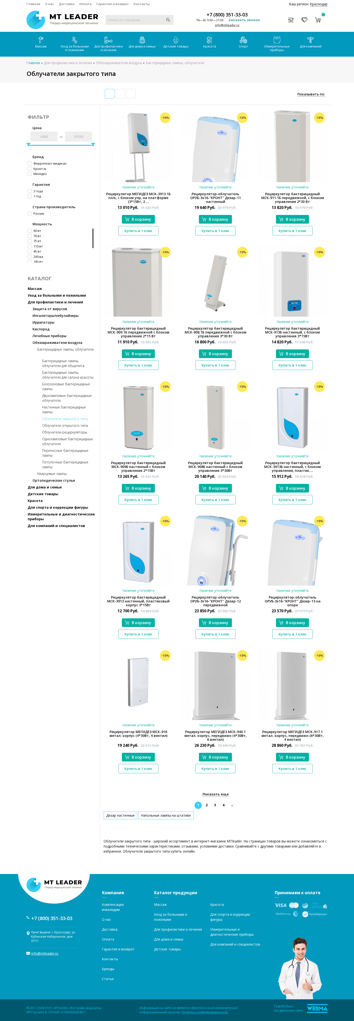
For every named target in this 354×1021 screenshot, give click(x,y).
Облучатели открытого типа (65, 425)
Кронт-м (39, 169)
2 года (38, 191)
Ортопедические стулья (54, 480)
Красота (209, 46)
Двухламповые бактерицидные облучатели (67, 398)
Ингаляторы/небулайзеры (56, 315)
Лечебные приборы (49, 336)
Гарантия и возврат (112, 4)
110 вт (38, 246)
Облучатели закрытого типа (65, 418)
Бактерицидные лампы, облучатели (175, 62)
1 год (37, 196)
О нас (49, 4)
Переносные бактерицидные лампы (65, 453)
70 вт (37, 236)
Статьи (108, 978)
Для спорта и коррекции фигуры (58, 507)
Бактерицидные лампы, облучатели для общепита (63, 363)
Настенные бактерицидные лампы (64, 409)
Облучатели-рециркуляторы (64, 432)
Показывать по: (311, 94)
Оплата (85, 4)
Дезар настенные (120, 815)
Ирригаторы (43, 322)
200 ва (38, 256)
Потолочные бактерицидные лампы (65, 464)
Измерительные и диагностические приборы (61, 516)
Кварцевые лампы (52, 473)
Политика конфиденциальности (205, 1012)
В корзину (141, 219)
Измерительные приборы (277, 48)
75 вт (37, 241)
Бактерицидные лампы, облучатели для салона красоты (67, 375)
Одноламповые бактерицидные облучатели (67, 441)
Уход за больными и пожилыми (74, 48)
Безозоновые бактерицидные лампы (66, 386)
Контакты (142, 4)
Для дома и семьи (142, 46)
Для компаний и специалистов (56, 525)
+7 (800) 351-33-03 (227, 14)
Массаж (41, 46)
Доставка (66, 4)
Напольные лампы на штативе (166, 815)
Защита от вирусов (50, 309)
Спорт (243, 46)
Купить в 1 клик (138, 230)
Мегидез (40, 174)
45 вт (37, 251)
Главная (33, 4)
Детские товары (176, 46)
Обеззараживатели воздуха (119, 62)
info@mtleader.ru (227, 25)
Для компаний (310, 46)
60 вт (37, 230)
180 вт (38, 262)
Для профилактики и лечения (108, 48)
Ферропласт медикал (49, 163)
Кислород (41, 329)
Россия (38, 213)
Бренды (108, 969)
